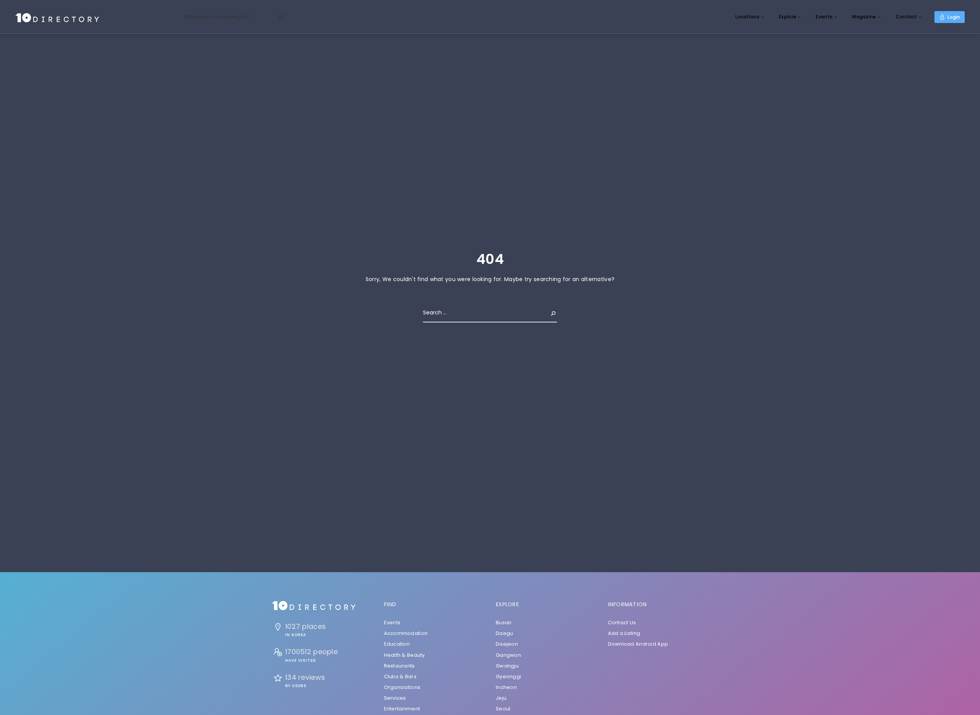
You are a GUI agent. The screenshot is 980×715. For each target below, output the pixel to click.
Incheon (506, 687)
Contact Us (622, 622)
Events (824, 16)
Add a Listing (624, 633)
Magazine (864, 16)
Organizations (402, 687)
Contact (906, 16)
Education (397, 644)
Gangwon (508, 655)
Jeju (501, 698)
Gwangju (507, 665)
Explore (787, 16)
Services (395, 698)
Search (547, 312)
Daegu (504, 633)
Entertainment (402, 708)
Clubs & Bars (400, 676)
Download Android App (638, 644)
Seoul (503, 708)
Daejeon (507, 644)
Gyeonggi (508, 676)
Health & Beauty (404, 655)
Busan (503, 622)
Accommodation (406, 633)
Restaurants (399, 665)
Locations (747, 16)
